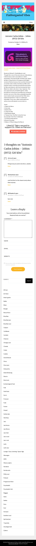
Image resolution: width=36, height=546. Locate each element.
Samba (5, 500)
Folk (5, 387)
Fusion (5, 406)
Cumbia (6, 354)
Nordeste (6, 466)
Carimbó (6, 335)
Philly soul (6, 474)
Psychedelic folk (8, 489)
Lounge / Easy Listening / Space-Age (14, 451)
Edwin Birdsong (8, 372)
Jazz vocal (6, 436)
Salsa (5, 496)
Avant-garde (7, 297)
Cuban (5, 350)
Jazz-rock (6, 440)
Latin (5, 444)
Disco (5, 361)
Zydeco (6, 530)
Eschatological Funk (9, 384)
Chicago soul (7, 342)
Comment (8, 219)
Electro (6, 376)
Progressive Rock (8, 481)
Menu (31, 22)
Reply (9, 166)
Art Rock (6, 293)
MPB (5, 459)
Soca (5, 504)
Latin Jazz (6, 448)
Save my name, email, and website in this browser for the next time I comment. (18, 264)
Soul (5, 508)
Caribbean (6, 331)
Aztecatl (10, 158)
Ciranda (6, 346)
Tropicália (6, 523)
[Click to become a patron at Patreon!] (18, 134)
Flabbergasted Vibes (18, 15)
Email (6, 248)
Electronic (6, 380)
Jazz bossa (6, 425)
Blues (5, 305)
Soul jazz (6, 511)
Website (7, 256)
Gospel (5, 410)
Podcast (6, 478)
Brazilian (6, 316)
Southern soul (7, 515)
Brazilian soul (7, 324)
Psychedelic (7, 485)
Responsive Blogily (13, 543)
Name (6, 241)
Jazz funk (6, 433)
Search (6, 279)
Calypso (6, 327)
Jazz (5, 421)
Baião (5, 301)
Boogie (6, 308)
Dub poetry (7, 369)
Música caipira (8, 463)
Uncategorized (8, 526)
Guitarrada (7, 414)
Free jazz (6, 399)
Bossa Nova (7, 312)
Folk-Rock (6, 391)
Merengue (6, 455)
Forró (5, 395)
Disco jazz (6, 365)
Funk (5, 402)
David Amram (7, 357)
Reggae (6, 493)
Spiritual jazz (7, 519)
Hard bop (6, 417)
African (6, 290)
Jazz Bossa (7, 429)
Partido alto (7, 470)
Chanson (6, 339)
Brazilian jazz (7, 320)
